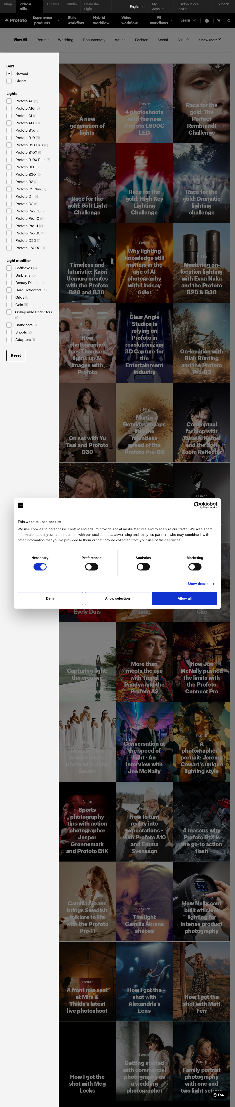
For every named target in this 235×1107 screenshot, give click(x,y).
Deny (50, 598)
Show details (197, 584)
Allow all (185, 598)
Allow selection (117, 598)
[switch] (91, 566)
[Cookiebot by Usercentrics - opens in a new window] (197, 505)
